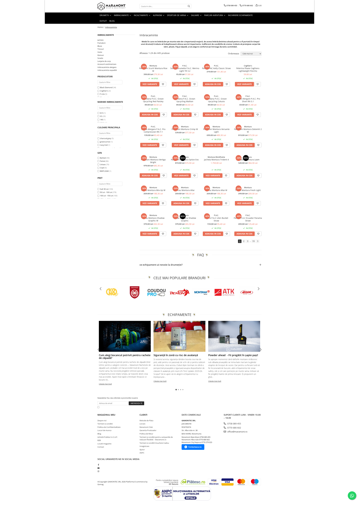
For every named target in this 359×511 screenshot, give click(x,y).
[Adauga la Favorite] (163, 84)
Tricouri (100, 49)
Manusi (100, 55)
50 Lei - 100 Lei (106, 192)
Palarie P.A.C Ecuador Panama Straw (248, 219)
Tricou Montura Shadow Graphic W (153, 219)
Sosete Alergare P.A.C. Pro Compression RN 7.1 (153, 130)
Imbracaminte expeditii (107, 70)
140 (101, 119)
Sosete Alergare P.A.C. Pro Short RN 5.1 (248, 100)
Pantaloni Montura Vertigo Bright (153, 161)
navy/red (104, 145)
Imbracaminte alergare (106, 67)
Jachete (100, 40)
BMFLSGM (104, 171)
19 (253, 241)
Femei (102, 161)
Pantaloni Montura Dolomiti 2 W (248, 130)
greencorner (105, 141)
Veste (99, 52)
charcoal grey (105, 138)
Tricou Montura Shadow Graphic (184, 219)
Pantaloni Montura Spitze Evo (185, 159)
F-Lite (102, 94)
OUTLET (103, 21)
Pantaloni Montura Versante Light (216, 130)
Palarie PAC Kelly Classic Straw (216, 68)
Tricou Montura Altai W (216, 190)
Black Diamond (106, 87)
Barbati (103, 158)
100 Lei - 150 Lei (106, 195)
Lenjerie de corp (104, 61)
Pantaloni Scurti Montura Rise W (153, 69)
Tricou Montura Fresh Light (248, 190)
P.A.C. (184, 65)
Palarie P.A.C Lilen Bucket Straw (216, 219)
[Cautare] (188, 6)
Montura (153, 65)
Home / (101, 27)
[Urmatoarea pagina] (257, 241)
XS (101, 116)
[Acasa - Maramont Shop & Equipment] (111, 6)
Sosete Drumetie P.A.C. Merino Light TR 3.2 (184, 69)
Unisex (103, 164)
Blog (112, 21)
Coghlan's (104, 91)
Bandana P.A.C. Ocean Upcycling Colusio (216, 100)
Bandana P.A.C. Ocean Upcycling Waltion (184, 100)
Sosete (100, 58)
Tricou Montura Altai (185, 190)
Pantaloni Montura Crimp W (185, 129)
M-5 (101, 113)
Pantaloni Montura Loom (247, 159)
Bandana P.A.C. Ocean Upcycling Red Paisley (153, 100)
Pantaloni (101, 43)
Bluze (99, 46)
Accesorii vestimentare (106, 64)
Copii (102, 167)
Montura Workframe (216, 157)
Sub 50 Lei (104, 189)
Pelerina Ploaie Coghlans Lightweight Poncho (247, 69)
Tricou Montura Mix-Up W (153, 190)
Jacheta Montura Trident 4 (216, 159)
